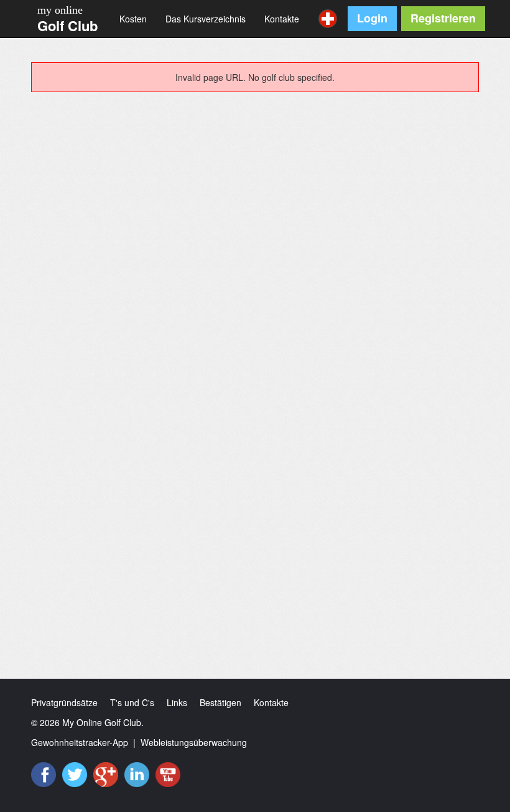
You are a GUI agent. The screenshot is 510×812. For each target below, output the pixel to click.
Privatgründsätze (64, 702)
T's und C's (132, 702)
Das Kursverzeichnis (205, 18)
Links (177, 702)
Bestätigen (220, 702)
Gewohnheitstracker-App (79, 742)
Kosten (133, 18)
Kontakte (281, 18)
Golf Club (67, 25)
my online (60, 10)
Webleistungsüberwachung (194, 742)
